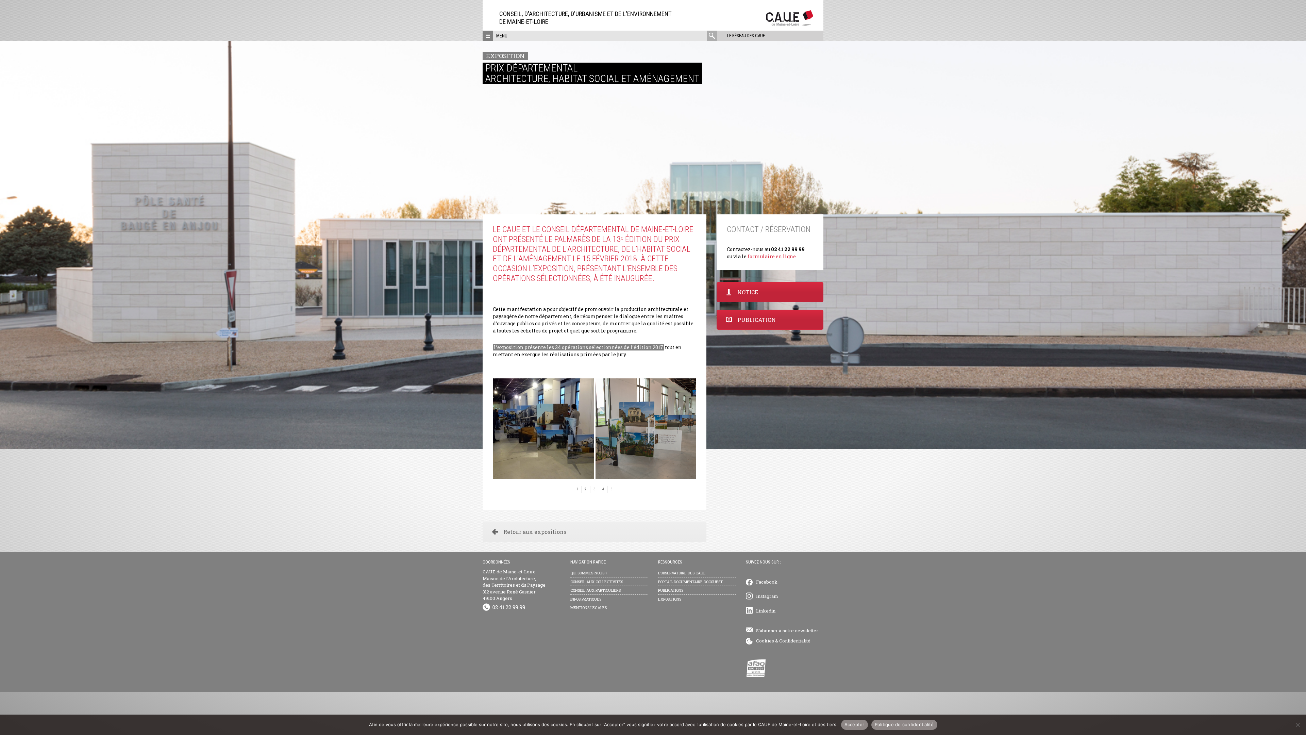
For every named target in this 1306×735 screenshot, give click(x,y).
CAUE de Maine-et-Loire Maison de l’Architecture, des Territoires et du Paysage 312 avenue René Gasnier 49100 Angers (514, 585)
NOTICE (747, 292)
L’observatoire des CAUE (682, 572)
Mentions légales (588, 607)
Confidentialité (794, 641)
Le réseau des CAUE (746, 35)
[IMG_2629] (646, 428)
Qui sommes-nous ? (588, 572)
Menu (501, 35)
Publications (670, 590)
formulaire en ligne (772, 256)
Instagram (767, 596)
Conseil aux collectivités (596, 581)
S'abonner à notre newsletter (787, 630)
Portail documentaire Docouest (690, 581)
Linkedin (765, 611)
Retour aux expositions (534, 531)
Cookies (765, 641)
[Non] (1297, 724)
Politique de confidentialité (904, 724)
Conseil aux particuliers (595, 590)
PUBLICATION (756, 319)
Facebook (766, 582)
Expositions (669, 599)
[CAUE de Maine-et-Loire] (789, 24)
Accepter (854, 724)
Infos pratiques (585, 599)
